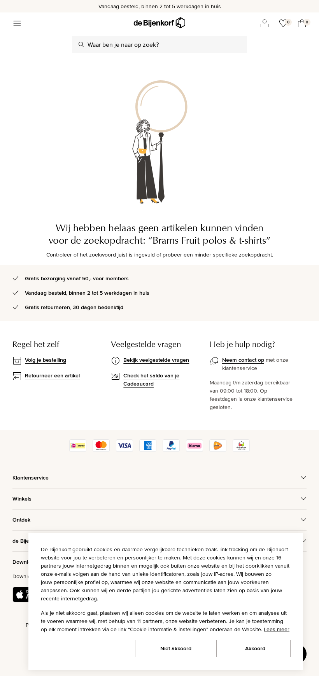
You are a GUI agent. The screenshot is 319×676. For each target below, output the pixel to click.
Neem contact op (243, 360)
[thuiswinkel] (241, 450)
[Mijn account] (264, 23)
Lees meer (276, 629)
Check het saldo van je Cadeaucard (151, 380)
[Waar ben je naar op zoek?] (81, 44)
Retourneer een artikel (52, 375)
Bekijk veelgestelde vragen (156, 360)
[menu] (17, 23)
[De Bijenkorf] (159, 22)
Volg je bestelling (45, 360)
